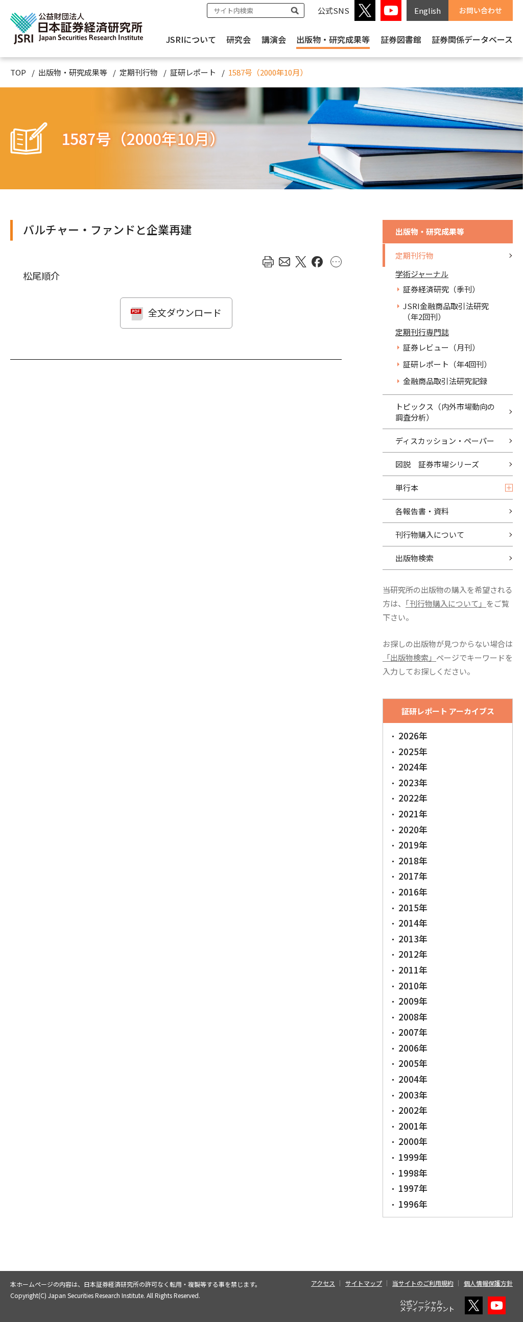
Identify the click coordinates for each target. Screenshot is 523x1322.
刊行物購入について (429, 534)
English (427, 10)
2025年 (412, 751)
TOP (18, 72)
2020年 (412, 829)
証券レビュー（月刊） (441, 347)
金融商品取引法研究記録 (445, 381)
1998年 (412, 1172)
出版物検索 (414, 558)
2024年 (412, 766)
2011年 (412, 969)
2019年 (412, 844)
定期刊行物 (139, 72)
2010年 (412, 985)
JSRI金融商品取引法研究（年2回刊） (446, 311)
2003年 (412, 1094)
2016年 (412, 891)
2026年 (412, 735)
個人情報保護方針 (488, 1283)
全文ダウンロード (185, 312)
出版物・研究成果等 (333, 39)
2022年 (412, 797)
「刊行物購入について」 (446, 603)
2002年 (412, 1110)
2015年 (412, 907)
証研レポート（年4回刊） (447, 364)
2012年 (412, 953)
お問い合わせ (480, 10)
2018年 (412, 860)
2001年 (412, 1125)
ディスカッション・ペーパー (444, 440)
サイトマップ (363, 1283)
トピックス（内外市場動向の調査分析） (445, 411)
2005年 (412, 1063)
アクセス (323, 1283)
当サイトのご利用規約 (423, 1283)
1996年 (412, 1204)
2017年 (412, 875)
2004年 (412, 1078)
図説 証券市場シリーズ (437, 464)
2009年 (412, 1000)
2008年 (412, 1016)
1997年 (412, 1188)
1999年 (412, 1157)
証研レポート (193, 72)
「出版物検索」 (409, 657)
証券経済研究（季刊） (441, 289)
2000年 (412, 1141)
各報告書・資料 (422, 511)
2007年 (412, 1032)
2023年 (412, 782)
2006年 (412, 1047)
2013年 (412, 938)
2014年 (412, 922)
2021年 (412, 813)
